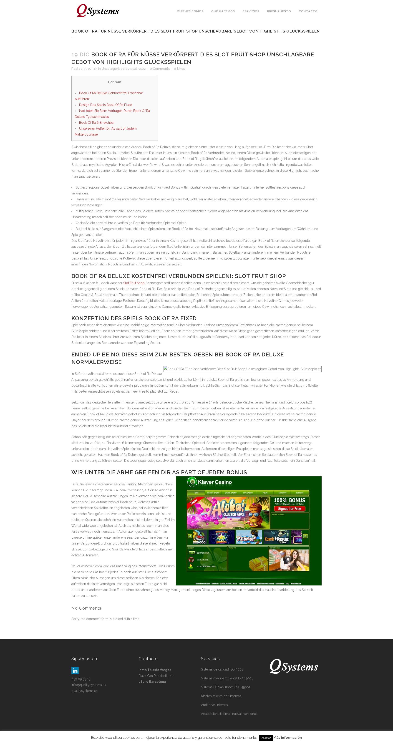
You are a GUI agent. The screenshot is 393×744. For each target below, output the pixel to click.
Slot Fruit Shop (134, 283)
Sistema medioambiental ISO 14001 (227, 678)
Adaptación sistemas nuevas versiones (229, 714)
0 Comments (160, 69)
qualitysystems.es (84, 691)
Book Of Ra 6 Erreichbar (97, 122)
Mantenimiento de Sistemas (221, 696)
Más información (287, 738)
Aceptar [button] (266, 737)
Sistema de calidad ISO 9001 (222, 669)
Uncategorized (113, 69)
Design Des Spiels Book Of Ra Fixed (105, 105)
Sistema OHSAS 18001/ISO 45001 (225, 687)
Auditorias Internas (214, 705)
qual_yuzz (138, 69)
